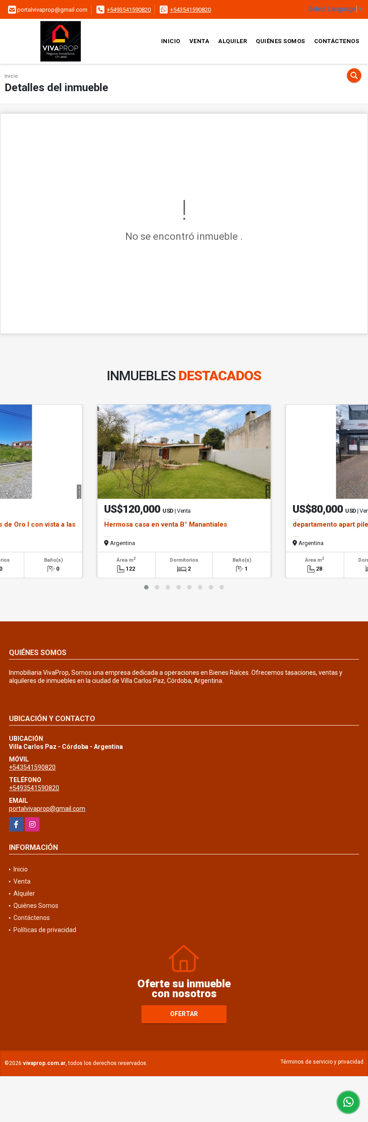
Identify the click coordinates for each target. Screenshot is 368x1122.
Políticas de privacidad (44, 929)
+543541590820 (190, 9)
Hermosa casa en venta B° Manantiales (165, 524)
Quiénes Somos (280, 41)
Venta (199, 41)
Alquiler (232, 41)
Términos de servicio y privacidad (322, 1062)
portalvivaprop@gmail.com (47, 808)
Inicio (170, 41)
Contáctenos (336, 41)
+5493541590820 (129, 9)
